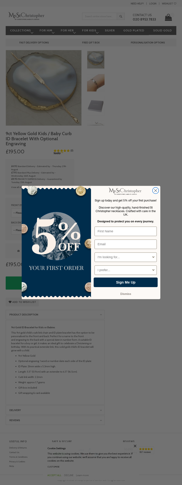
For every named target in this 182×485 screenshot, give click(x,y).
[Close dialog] (155, 190)
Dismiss (125, 293)
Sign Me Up (125, 282)
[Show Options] (153, 257)
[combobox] (125, 257)
